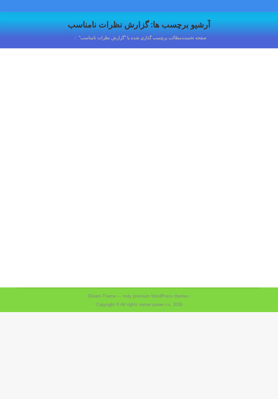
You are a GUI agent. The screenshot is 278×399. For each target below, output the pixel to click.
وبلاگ (207, 211)
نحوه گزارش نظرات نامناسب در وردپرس (193, 199)
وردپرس (192, 211)
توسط (165, 211)
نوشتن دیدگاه (107, 211)
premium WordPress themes (161, 296)
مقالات (221, 211)
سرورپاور (239, 211)
